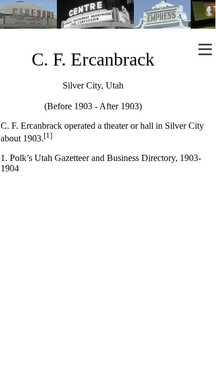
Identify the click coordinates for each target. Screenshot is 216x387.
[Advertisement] (107, 269)
